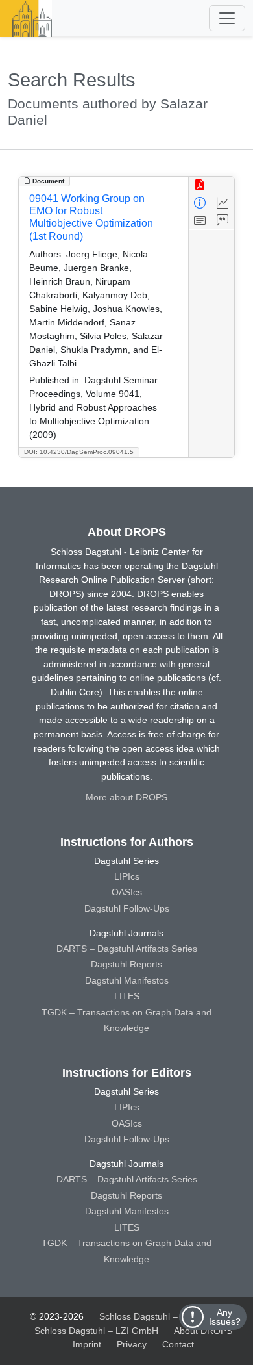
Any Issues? (225, 1317)
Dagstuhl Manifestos (127, 980)
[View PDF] (200, 185)
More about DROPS (126, 797)
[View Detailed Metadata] (200, 203)
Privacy (132, 1344)
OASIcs (127, 892)
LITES (126, 996)
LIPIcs (126, 876)
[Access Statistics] (222, 203)
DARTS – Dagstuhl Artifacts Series (126, 948)
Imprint (87, 1344)
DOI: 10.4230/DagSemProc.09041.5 (79, 451)
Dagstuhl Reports (126, 964)
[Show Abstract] (200, 221)
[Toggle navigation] (227, 18)
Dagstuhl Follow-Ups (126, 908)
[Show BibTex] (222, 221)
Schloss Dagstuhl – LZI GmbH (161, 1316)
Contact (178, 1344)
